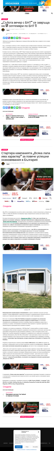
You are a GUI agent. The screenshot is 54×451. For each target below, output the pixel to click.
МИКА (8, 30)
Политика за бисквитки (21, 449)
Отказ (27, 446)
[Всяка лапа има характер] (27, 11)
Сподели (25, 38)
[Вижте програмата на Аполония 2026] (27, 5)
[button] (38, 432)
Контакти (6, 443)
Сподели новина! (12, 443)
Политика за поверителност (31, 449)
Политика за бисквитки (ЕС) (41, 443)
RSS (49, 443)
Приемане (18, 446)
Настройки (35, 446)
